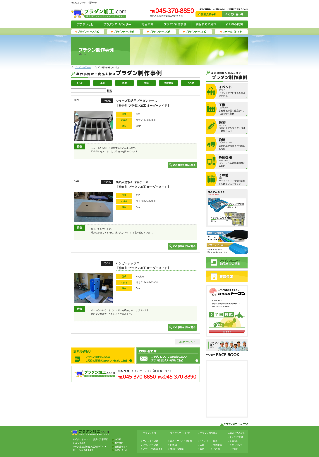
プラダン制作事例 (208, 433)
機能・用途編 (176, 448)
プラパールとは (150, 445)
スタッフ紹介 (236, 445)
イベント (80, 83)
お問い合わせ (121, 450)
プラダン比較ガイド (153, 448)
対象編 (173, 445)
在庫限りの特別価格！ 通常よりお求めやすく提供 (217, 251)
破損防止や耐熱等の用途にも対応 (232, 147)
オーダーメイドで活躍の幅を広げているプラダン (232, 182)
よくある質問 (236, 437)
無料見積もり (121, 446)
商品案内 (119, 443)
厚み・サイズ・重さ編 (181, 440)
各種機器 (168, 83)
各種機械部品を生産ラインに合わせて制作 (232, 112)
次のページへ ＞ (187, 341)
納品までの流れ (237, 433)
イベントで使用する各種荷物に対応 (232, 94)
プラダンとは (149, 433)
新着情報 (233, 441)
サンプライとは (150, 440)
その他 (190, 83)
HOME (118, 439)
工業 (102, 83)
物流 (146, 83)
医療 (124, 83)
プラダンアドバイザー (181, 433)
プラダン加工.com (83, 67)
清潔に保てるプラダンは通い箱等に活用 (232, 129)
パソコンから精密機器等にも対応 (232, 165)
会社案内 (233, 449)
